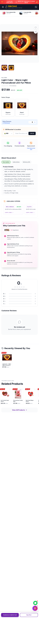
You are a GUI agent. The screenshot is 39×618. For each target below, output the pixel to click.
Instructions (16, 162)
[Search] (36, 7)
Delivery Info (26, 162)
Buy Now (28, 615)
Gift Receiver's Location (13, 129)
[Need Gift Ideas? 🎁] (35, 608)
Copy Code (8, 212)
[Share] (35, 32)
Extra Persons (7, 122)
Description (6, 162)
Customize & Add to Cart (10, 615)
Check (32, 133)
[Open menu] (2, 7)
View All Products (18, 410)
